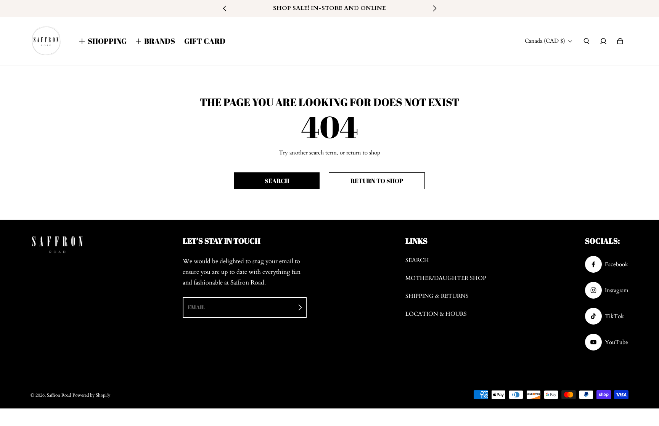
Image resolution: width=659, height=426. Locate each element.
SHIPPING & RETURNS (437, 296)
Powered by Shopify (91, 395)
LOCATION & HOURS (436, 314)
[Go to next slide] (434, 8)
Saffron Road (59, 395)
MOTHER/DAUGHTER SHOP (445, 278)
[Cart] (620, 41)
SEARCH (417, 260)
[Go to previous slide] (225, 8)
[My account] (603, 41)
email (196, 307)
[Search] (586, 41)
